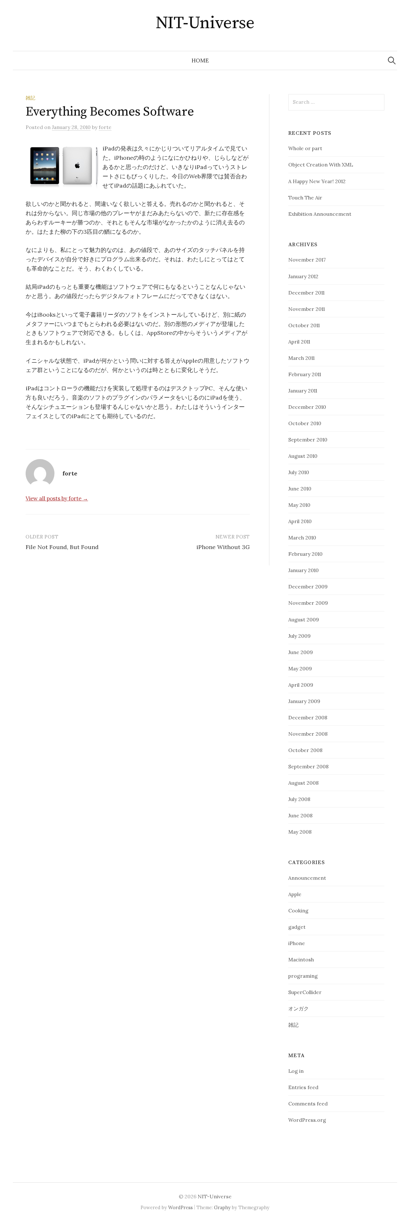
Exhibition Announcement (319, 214)
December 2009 (308, 586)
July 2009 (299, 636)
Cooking (298, 910)
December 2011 (306, 292)
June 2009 (300, 652)
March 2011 (301, 358)
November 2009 (308, 603)
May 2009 (300, 668)
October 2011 (304, 325)
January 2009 (304, 701)
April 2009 (300, 685)
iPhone (296, 943)
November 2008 (308, 734)
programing (303, 976)
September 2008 (308, 766)
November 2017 (307, 259)
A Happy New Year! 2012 (317, 181)
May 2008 (300, 832)
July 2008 (299, 799)
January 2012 (303, 276)
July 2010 (298, 472)
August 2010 (302, 456)
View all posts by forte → (57, 498)
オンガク (298, 1008)
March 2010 (302, 537)
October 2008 (305, 750)
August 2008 (303, 783)
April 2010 (300, 521)
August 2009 (303, 619)
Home (200, 60)
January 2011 (302, 390)
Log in (296, 1071)
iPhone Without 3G (223, 547)
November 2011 (306, 309)
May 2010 (299, 505)
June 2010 (299, 488)
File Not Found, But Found (62, 547)
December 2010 (307, 407)
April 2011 (299, 341)
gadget (297, 927)
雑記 (30, 98)
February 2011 (304, 374)
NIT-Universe (205, 23)
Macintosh (301, 959)
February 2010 (305, 554)
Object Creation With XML (320, 164)
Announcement (307, 878)
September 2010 (307, 439)
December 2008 (307, 717)
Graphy (222, 1207)
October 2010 (304, 423)
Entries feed (303, 1087)
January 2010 (303, 570)
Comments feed (308, 1103)
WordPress (180, 1207)
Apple (294, 894)
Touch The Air (305, 197)
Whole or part (305, 148)
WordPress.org (307, 1120)
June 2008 (300, 815)
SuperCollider (305, 992)
